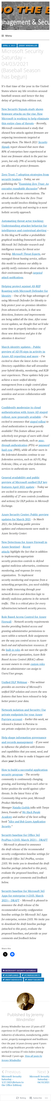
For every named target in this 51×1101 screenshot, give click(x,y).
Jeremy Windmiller (28, 45)
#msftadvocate (13, 980)
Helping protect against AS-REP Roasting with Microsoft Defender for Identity (25, 290)
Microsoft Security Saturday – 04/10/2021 (39, 1076)
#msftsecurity (35, 980)
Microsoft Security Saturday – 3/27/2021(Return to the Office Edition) (13, 1078)
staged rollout (38, 421)
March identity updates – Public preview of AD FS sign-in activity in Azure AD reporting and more (23, 351)
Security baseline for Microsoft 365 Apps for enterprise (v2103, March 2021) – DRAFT (23, 895)
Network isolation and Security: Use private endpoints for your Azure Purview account (24, 714)
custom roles (37, 664)
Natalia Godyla (21, 807)
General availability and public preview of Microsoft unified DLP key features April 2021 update (24, 482)
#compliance (12, 975)
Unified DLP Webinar (14, 682)
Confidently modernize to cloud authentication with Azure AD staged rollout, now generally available (25, 412)
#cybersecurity (32, 975)
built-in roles (13, 650)
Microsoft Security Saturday (20, 970)
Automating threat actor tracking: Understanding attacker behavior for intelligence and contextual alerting (24, 225)
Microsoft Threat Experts (26, 254)
